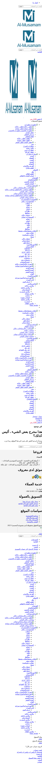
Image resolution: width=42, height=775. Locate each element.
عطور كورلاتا (29, 152)
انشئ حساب (38, 750)
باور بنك (27, 254)
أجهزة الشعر (29, 272)
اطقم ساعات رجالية (12, 189)
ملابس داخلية (25, 288)
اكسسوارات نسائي (27, 217)
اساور (28, 209)
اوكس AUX (26, 252)
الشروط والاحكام (32, 518)
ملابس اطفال (29, 303)
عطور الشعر (19, 142)
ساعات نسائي (18, 193)
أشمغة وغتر (26, 290)
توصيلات (27, 258)
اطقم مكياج (30, 168)
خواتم (28, 207)
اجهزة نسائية (19, 266)
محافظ (27, 213)
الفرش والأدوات (28, 166)
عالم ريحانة (30, 148)
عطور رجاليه (19, 127)
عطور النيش (29, 132)
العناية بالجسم (29, 182)
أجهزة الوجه (30, 268)
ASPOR (27, 248)
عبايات (27, 295)
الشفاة (31, 158)
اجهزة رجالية (19, 264)
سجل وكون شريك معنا (30, 501)
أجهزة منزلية (19, 278)
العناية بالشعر (29, 184)
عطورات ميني (29, 150)
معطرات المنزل (28, 146)
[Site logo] (29, 27)
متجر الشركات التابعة (31, 505)
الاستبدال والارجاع (32, 520)
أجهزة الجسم (29, 270)
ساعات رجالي (18, 187)
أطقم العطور (29, 136)
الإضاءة (31, 164)
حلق (28, 227)
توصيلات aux (25, 260)
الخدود (32, 162)
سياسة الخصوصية (32, 516)
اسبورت (27, 301)
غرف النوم (26, 282)
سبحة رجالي (25, 215)
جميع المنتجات (25, 262)
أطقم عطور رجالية (23, 138)
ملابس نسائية (29, 293)
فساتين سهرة (25, 297)
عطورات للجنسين (14, 130)
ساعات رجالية (29, 330)
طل (32, 172)
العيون (32, 160)
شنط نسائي (26, 241)
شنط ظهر (26, 243)
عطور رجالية (29, 371)
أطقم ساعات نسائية (12, 195)
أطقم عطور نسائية (23, 140)
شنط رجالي (26, 239)
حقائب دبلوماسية (28, 235)
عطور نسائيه (19, 128)
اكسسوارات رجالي (27, 201)
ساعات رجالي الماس (27, 191)
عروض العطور (29, 134)
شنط (32, 237)
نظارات (27, 211)
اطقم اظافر (30, 174)
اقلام (28, 205)
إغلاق (40, 534)
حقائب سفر (30, 233)
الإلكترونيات (30, 246)
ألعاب (32, 274)
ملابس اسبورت (25, 292)
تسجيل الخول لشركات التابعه (28, 503)
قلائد (28, 225)
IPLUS (27, 250)
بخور (32, 144)
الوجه (32, 156)
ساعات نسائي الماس (27, 197)
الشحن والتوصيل (32, 522)
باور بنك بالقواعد (24, 256)
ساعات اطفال (29, 326)
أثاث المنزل (30, 280)
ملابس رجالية (29, 286)
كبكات (27, 203)
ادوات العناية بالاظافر (27, 176)
